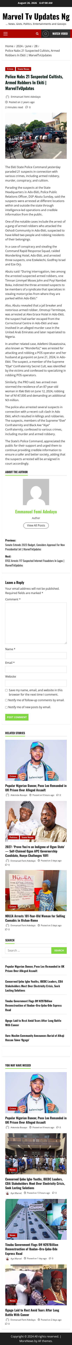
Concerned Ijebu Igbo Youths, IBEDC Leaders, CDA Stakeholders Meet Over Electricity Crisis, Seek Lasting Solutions (34, 985)
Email (10, 663)
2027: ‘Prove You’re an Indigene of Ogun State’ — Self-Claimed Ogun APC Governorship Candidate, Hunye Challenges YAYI (35, 851)
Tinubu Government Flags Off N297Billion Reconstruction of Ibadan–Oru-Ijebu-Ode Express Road (33, 1005)
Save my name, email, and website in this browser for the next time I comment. (36, 692)
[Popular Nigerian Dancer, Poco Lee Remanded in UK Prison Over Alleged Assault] (36, 760)
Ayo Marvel (16, 1192)
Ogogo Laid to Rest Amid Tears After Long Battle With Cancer (32, 1312)
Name (10, 649)
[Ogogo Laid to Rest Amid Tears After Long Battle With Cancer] (36, 1285)
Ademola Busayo (18, 795)
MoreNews (26, 1341)
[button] (5, 33)
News (12, 1169)
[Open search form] (37, 33)
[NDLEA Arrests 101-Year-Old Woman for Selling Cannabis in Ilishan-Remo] (36, 890)
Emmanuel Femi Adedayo (25, 96)
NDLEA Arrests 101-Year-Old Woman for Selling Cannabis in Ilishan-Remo (35, 918)
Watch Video (60, 33)
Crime (10, 68)
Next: (34, 560)
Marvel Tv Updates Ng (36, 16)
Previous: (35, 544)
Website (10, 676)
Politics (13, 837)
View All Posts (36, 525)
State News (23, 68)
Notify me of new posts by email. (29, 707)
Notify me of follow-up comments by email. (36, 700)
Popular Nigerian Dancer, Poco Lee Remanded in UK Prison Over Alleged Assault (36, 787)
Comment (13, 599)
